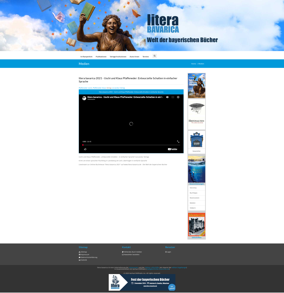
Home (193, 64)
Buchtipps (193, 193)
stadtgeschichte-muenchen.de (158, 269)
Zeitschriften (196, 237)
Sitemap (83, 252)
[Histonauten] (196, 85)
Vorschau (193, 188)
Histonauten (133, 267)
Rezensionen (194, 198)
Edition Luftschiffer (152, 267)
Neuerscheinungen (196, 184)
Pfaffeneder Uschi (85, 88)
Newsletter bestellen (131, 254)
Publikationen (101, 56)
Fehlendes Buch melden (132, 252)
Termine (146, 56)
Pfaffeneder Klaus (99, 88)
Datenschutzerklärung (88, 257)
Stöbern (193, 208)
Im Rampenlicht (86, 56)
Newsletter (197, 151)
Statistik (84, 260)
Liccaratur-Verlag (118, 88)
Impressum (84, 254)
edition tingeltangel (179, 267)
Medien (201, 64)
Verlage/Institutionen (118, 56)
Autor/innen (134, 56)
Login (169, 252)
